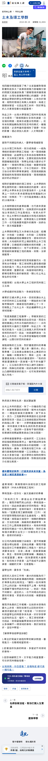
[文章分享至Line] (3, 65)
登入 (16, 74)
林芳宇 (5, 22)
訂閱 (36, 389)
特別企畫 (19, 11)
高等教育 (25, 688)
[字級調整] (27, 65)
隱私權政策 (31, 741)
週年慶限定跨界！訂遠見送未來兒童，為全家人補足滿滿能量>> (24, 472)
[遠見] (24, 735)
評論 (14, 688)
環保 (5, 688)
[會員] (44, 3)
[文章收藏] (21, 65)
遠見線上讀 (7, 11)
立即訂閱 (36, 3)
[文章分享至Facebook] (10, 65)
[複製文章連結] (16, 65)
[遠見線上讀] (16, 3)
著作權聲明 (17, 741)
